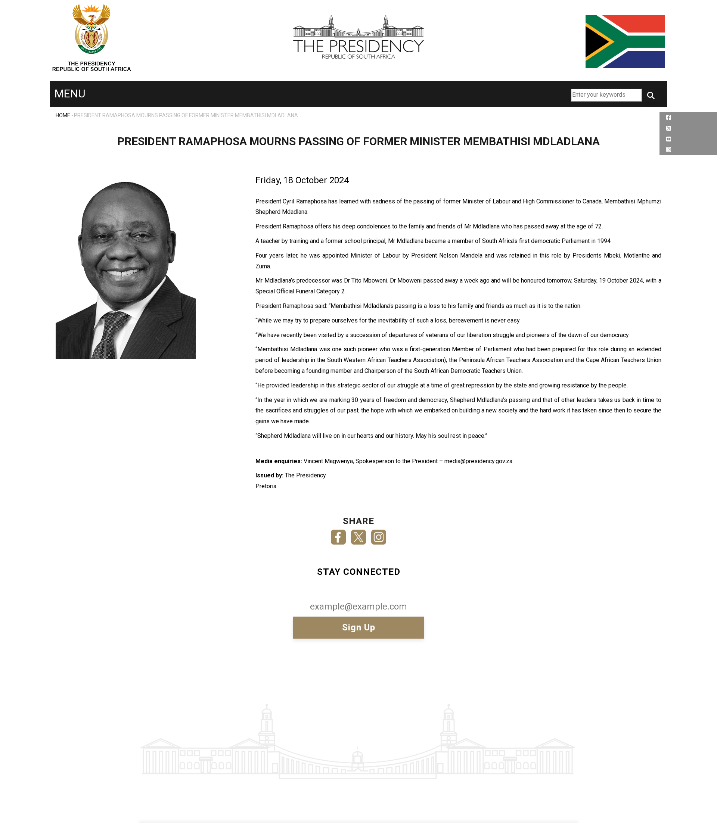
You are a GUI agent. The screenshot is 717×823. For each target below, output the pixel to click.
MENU (70, 93)
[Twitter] (358, 534)
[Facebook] (338, 534)
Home (63, 115)
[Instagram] (378, 534)
